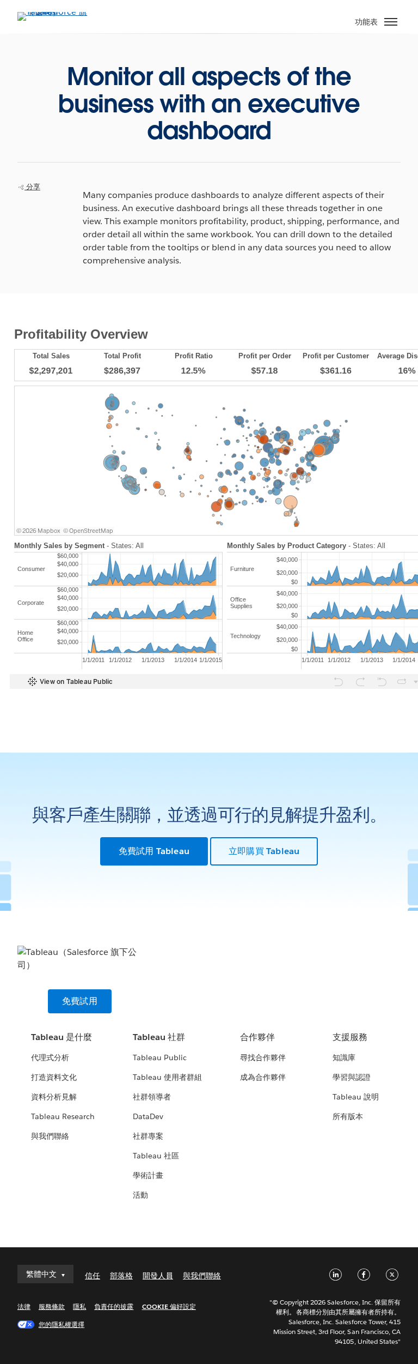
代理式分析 (50, 1057)
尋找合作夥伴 (263, 1057)
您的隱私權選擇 (61, 1324)
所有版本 (348, 1116)
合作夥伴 (257, 1037)
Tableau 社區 (156, 1156)
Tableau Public (160, 1057)
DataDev (148, 1116)
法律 (23, 1306)
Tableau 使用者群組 (167, 1077)
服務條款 (52, 1306)
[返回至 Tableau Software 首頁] (55, 11)
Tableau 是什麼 (61, 1037)
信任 (92, 1276)
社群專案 (148, 1136)
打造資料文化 (54, 1077)
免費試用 (79, 1001)
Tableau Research (63, 1116)
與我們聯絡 (50, 1136)
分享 (32, 186)
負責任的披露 (113, 1306)
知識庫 (344, 1057)
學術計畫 (148, 1175)
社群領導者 (152, 1097)
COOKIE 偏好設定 (169, 1306)
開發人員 (158, 1276)
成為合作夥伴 (263, 1077)
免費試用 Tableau (154, 851)
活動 (140, 1195)
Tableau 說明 (356, 1097)
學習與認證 (352, 1077)
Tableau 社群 (159, 1037)
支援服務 (350, 1037)
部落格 (121, 1276)
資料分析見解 (54, 1097)
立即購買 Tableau (264, 851)
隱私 (79, 1306)
